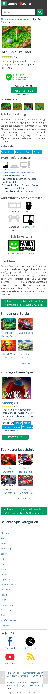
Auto (3, 543)
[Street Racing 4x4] (25, 459)
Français (11, 685)
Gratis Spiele (11, 18)
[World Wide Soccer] (8, 345)
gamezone (19, 3)
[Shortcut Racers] (25, 345)
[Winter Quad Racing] (45, 677)
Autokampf (6, 548)
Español (35, 682)
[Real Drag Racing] (2, 677)
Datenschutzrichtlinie (17, 675)
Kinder (4, 569)
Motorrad (6, 589)
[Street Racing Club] (25, 480)
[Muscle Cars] (25, 324)
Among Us (10, 403)
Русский (22, 682)
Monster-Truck (8, 584)
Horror (4, 563)
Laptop (4, 574)
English (10, 682)
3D (2, 527)
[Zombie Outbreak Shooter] (8, 459)
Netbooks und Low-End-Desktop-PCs (20, 172)
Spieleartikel (13, 672)
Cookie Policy (39, 675)
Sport (3, 615)
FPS (2, 558)
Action (4, 538)
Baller (4, 553)
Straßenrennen (9, 620)
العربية (23, 685)
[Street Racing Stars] (8, 324)
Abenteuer (6, 533)
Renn (3, 599)
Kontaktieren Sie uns (33, 672)
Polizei (4, 594)
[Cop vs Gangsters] (8, 480)
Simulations (25, 18)
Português (35, 685)
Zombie (5, 625)
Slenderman (7, 610)
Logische (5, 579)
